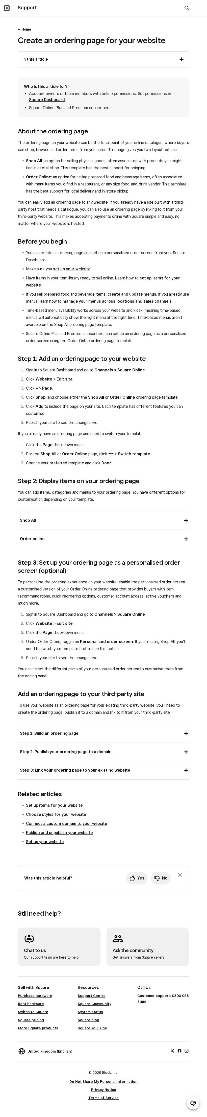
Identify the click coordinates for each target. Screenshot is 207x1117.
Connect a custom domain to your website (66, 823)
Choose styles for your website (56, 814)
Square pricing (31, 1020)
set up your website (71, 269)
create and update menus (132, 294)
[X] (172, 1051)
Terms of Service (103, 1098)
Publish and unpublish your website (59, 832)
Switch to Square (33, 1012)
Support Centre (92, 996)
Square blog (88, 1020)
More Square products (38, 1028)
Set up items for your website (54, 805)
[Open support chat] (193, 1103)
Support (27, 8)
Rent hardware (31, 1004)
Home (26, 29)
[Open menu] (199, 8)
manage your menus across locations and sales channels (117, 301)
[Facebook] (179, 1051)
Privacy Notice (103, 1090)
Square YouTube (92, 1028)
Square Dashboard (47, 99)
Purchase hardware (35, 996)
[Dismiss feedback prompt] (180, 875)
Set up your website (45, 841)
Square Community (94, 1004)
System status (90, 1012)
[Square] (7, 8)
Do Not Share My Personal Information (103, 1082)
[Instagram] (186, 1051)
